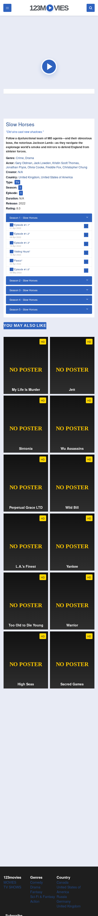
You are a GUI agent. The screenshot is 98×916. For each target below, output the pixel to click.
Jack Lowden (42, 163)
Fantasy (36, 891)
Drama (29, 158)
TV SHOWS (12, 887)
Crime (20, 158)
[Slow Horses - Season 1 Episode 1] (49, 66)
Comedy (36, 882)
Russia (62, 896)
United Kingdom (29, 177)
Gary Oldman (23, 163)
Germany (64, 901)
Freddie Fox (53, 167)
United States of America (57, 177)
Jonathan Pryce (16, 167)
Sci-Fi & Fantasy (42, 896)
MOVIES (10, 882)
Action (34, 901)
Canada (63, 882)
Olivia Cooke (36, 167)
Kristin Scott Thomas (65, 163)
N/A (20, 172)
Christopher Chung (75, 167)
